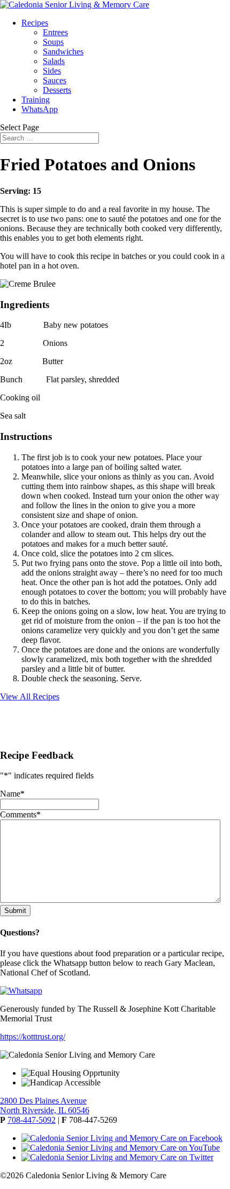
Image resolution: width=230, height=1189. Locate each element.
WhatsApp (39, 109)
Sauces (54, 80)
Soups (53, 41)
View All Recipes (29, 696)
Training (35, 99)
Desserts (57, 90)
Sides (52, 70)
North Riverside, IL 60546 (44, 1110)
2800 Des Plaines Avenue (43, 1100)
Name (12, 793)
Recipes (34, 22)
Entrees (55, 32)
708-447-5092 (31, 1119)
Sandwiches (63, 51)
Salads (54, 61)
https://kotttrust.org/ (32, 1036)
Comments (20, 814)
